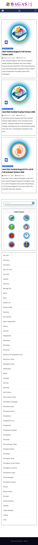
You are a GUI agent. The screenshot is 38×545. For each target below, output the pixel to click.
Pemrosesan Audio (9, 397)
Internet (5, 331)
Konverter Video (8, 359)
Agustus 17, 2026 (9, 115)
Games (5, 326)
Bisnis (5, 293)
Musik (5, 373)
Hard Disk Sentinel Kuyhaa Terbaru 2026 (18, 112)
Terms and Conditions (17, 541)
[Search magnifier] (33, 203)
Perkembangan (8, 477)
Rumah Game (7, 491)
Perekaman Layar (9, 472)
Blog (4, 298)
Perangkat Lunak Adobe (11, 463)
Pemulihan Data (8, 406)
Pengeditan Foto (8, 421)
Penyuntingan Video (10, 444)
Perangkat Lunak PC (8, 48)
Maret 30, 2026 (9, 175)
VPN (4, 520)
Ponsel (5, 487)
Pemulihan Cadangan (10, 402)
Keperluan (6, 345)
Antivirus (6, 284)
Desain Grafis (7, 307)
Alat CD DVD (7, 269)
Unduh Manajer (8, 510)
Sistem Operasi (8, 501)
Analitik (5, 279)
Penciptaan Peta (8, 411)
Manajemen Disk (8, 364)
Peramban (6, 454)
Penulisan (6, 439)
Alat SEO (6, 274)
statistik (6, 506)
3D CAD (6, 255)
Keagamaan (7, 336)
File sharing (7, 317)
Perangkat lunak (8, 458)
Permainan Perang (9, 482)
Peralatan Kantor (9, 449)
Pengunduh (7, 435)
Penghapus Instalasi (10, 430)
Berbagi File (7, 288)
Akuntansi (6, 265)
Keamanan (6, 340)
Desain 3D (6, 303)
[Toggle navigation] (19, 10)
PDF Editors (7, 392)
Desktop (6, 312)
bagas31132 (22, 58)
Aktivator (6, 260)
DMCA (25, 541)
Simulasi (6, 496)
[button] (35, 10)
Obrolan (6, 383)
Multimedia (7, 369)
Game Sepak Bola (9, 321)
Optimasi (6, 387)
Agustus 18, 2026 (9, 58)
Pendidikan (7, 416)
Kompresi (6, 350)
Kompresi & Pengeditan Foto (13, 354)
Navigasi (6, 378)
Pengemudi (7, 425)
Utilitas (5, 515)
